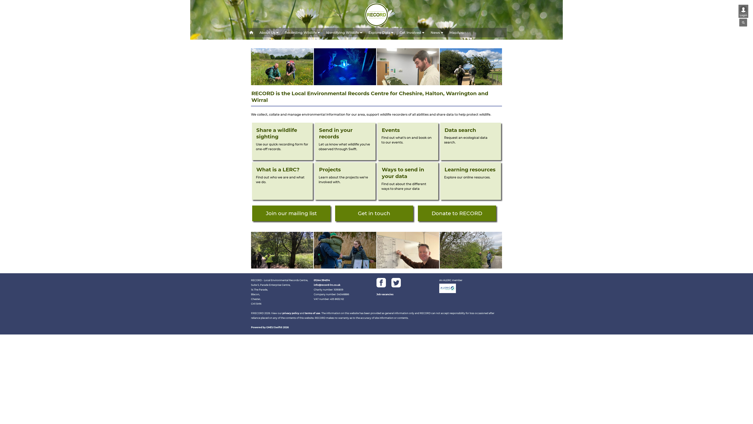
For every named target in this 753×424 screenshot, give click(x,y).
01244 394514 (322, 280)
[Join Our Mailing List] (282, 141)
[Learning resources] (470, 181)
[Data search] (470, 141)
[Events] (407, 141)
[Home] (251, 32)
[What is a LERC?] (282, 181)
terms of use (312, 313)
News (436, 33)
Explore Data (379, 33)
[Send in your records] (345, 141)
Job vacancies (384, 294)
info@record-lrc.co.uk (327, 284)
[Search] (743, 22)
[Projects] (345, 181)
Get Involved (411, 33)
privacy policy (290, 313)
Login (743, 15)
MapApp (456, 33)
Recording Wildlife (301, 33)
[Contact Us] (374, 213)
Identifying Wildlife (343, 33)
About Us (267, 33)
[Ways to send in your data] (407, 181)
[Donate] (457, 213)
